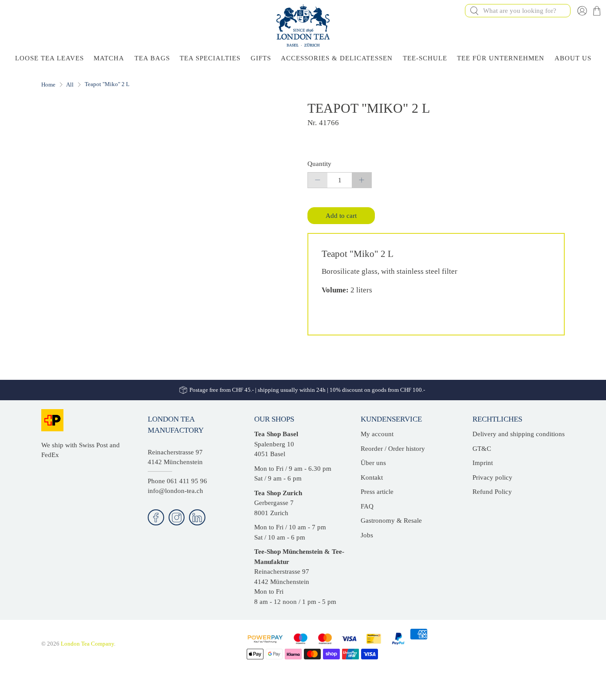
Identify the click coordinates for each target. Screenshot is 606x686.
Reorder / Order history (393, 448)
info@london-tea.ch (175, 490)
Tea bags (152, 58)
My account (377, 434)
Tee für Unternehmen (500, 58)
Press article (377, 491)
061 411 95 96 (187, 481)
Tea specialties (210, 58)
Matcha (109, 58)
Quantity (319, 163)
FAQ (367, 506)
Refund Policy (492, 491)
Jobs (367, 535)
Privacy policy (492, 477)
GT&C (481, 448)
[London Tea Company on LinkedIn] (197, 517)
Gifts (261, 58)
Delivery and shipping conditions (518, 434)
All (70, 84)
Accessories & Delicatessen (337, 58)
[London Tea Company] (303, 25)
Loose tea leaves (49, 58)
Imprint (482, 462)
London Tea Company (87, 644)
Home (48, 84)
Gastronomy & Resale (391, 520)
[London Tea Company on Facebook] (156, 517)
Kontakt (372, 477)
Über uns (373, 462)
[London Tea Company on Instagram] (177, 517)
